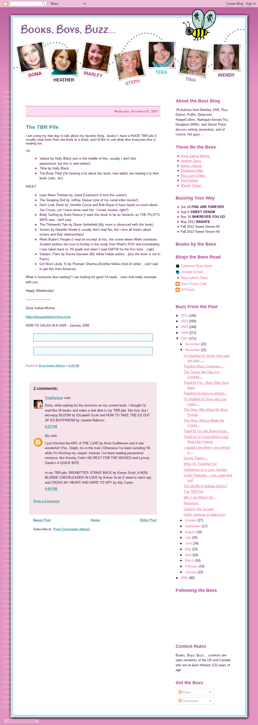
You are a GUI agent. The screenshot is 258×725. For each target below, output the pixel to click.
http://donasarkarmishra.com (48, 317)
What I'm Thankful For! (200, 464)
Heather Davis (191, 161)
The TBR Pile (193, 492)
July (188, 537)
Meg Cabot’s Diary (194, 278)
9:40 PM (51, 489)
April (188, 555)
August (190, 532)
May (188, 549)
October (191, 520)
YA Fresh (187, 290)
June (189, 543)
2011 (185, 315)
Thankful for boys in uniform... (206, 393)
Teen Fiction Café (194, 284)
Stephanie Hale (192, 170)
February (192, 566)
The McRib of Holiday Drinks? (205, 486)
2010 (185, 321)
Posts (186, 692)
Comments (190, 701)
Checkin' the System (199, 509)
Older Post (148, 520)
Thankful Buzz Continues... (203, 366)
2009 (185, 327)
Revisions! (191, 503)
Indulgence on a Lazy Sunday (205, 470)
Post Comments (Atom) (71, 529)
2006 (185, 578)
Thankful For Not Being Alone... (207, 431)
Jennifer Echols (192, 272)
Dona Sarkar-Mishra (195, 156)
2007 (185, 338)
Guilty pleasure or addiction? (204, 514)
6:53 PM (51, 426)
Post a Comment (46, 501)
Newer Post (42, 520)
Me (47, 436)
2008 (185, 333)
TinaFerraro (54, 398)
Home (95, 520)
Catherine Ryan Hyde (196, 266)
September (193, 526)
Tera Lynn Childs (193, 176)
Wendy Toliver (191, 185)
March (190, 560)
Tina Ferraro (189, 180)
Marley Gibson (191, 166)
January (191, 572)
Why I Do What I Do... (200, 497)
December (193, 344)
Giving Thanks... (196, 458)
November (193, 350)
